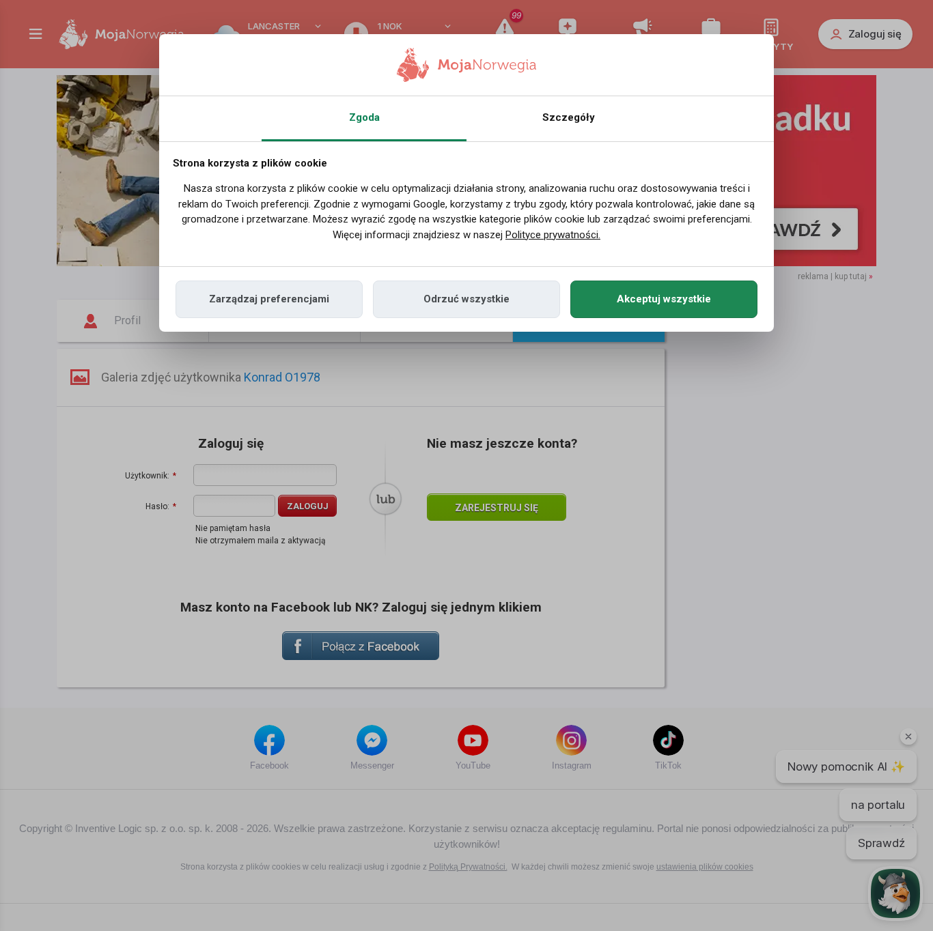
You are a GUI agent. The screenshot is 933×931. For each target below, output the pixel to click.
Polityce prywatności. (552, 235)
